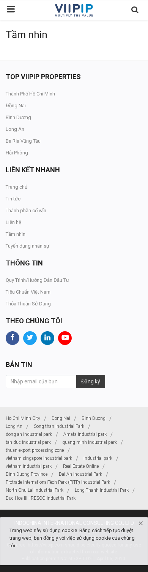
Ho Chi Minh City (23, 418)
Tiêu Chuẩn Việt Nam (28, 292)
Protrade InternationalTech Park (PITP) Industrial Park (58, 482)
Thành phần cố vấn (26, 210)
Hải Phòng (17, 153)
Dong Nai (61, 418)
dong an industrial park (29, 434)
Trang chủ (16, 187)
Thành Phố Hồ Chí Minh (30, 94)
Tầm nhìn (15, 234)
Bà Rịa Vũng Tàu (23, 141)
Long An (15, 129)
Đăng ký (90, 381)
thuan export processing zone (35, 450)
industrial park (97, 458)
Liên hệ (13, 222)
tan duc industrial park (28, 442)
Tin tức (13, 199)
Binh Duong (93, 418)
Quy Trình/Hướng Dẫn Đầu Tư (37, 280)
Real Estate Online (81, 466)
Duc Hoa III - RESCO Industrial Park (41, 498)
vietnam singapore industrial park (39, 458)
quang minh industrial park (89, 442)
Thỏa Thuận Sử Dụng (28, 304)
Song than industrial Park (59, 426)
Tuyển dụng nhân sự (27, 246)
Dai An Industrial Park (80, 474)
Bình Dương (18, 117)
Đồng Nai (16, 105)
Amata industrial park (85, 434)
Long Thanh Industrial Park (102, 490)
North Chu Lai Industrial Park (34, 490)
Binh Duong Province (26, 474)
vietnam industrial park (29, 466)
